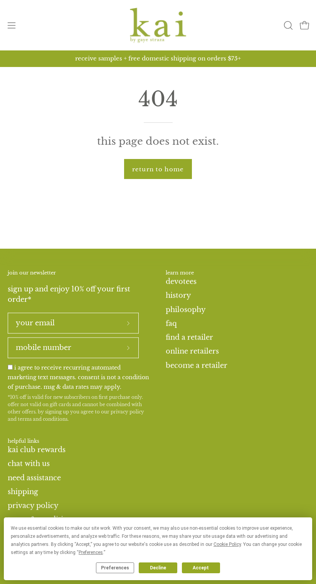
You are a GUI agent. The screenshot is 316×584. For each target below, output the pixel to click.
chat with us (29, 464)
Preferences (115, 568)
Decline (158, 568)
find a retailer (189, 337)
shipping (23, 491)
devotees (181, 281)
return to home (158, 169)
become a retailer (196, 365)
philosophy (186, 309)
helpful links (23, 441)
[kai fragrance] (158, 25)
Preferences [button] (91, 552)
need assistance (34, 478)
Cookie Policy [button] (227, 544)
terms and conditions (42, 419)
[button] (287, 25)
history (178, 295)
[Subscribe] (128, 323)
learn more (180, 273)
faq (171, 323)
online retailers (192, 351)
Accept (201, 568)
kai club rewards (37, 449)
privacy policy (127, 412)
